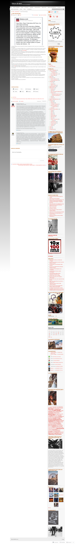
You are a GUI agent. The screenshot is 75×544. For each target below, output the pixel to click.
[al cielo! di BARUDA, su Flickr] (53, 61)
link (15, 65)
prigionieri (57, 427)
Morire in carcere (53, 85)
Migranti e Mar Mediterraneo (52, 7)
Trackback (21, 101)
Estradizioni (54, 72)
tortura (25, 9)
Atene (58, 408)
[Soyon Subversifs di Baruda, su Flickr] (53, 524)
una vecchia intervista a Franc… (58, 358)
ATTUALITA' (26, 7)
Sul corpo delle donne (54, 80)
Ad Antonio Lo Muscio (53, 208)
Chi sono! (51, 65)
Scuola (21, 9)
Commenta (42, 160)
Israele (60, 416)
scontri (50, 432)
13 (58, 332)
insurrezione (56, 416)
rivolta (55, 429)
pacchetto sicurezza (52, 424)
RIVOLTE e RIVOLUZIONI (14, 9)
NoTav (53, 120)
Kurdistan (52, 89)
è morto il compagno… (54, 352)
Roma (58, 430)
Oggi (17, 98)
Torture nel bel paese (53, 207)
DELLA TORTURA (52, 66)
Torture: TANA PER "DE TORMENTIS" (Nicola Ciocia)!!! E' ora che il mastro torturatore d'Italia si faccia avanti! (57, 205)
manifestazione (53, 121)
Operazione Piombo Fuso (56, 94)
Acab (49, 407)
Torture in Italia (53, 75)
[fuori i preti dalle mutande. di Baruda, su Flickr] (55, 303)
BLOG (52, 101)
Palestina (52, 92)
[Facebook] (50, 17)
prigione (54, 427)
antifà (52, 111)
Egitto (55, 413)
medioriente (51, 420)
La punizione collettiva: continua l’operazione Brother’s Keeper (22, 164)
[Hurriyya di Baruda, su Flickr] (55, 142)
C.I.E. (51, 82)
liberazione (50, 418)
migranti (50, 422)
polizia (54, 426)
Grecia (58, 415)
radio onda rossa (51, 428)
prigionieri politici (61, 427)
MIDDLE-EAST (44, 7)
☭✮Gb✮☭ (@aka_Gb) (13, 106)
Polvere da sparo (17, 3)
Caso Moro (14, 98)
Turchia (52, 97)
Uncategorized (29, 9)
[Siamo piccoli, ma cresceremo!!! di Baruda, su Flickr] (53, 169)
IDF (60, 415)
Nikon (58, 422)
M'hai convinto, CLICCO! (52, 150)
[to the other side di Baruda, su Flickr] (55, 325)
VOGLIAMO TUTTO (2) (59, 368)
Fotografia (52, 102)
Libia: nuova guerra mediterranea (56, 91)
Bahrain (52, 114)
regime (55, 428)
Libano (52, 90)
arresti (56, 408)
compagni (50, 412)
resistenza (52, 124)
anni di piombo (51, 408)
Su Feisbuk (50, 256)
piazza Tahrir (50, 426)
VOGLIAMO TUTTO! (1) (59, 370)
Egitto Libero (53, 116)
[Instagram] (57, 17)
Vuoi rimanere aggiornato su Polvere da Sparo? (56, 145)
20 (58, 333)
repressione (60, 428)
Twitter (57, 11)
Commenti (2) (44, 101)
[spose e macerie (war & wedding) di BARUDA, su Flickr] (52, 387)
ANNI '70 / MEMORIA (16, 7)
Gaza (56, 415)
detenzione (51, 413)
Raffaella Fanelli (30, 98)
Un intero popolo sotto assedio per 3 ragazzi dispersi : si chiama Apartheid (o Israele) (31, 165)
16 (49, 333)
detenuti (57, 412)
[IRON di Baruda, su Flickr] (55, 536)
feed (51, 11)
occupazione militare (56, 423)
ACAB (52, 110)
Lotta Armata (17, 11)
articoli (22, 7)
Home (11, 7)
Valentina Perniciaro (55, 434)
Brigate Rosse (58, 409)
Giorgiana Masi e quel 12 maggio (55, 275)
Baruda (50, 409)
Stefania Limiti (39, 98)
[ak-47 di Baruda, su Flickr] (55, 448)
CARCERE (31, 7)
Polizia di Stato (59, 426)
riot (53, 429)
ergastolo (58, 413)
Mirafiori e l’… (52, 368)
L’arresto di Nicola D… (57, 360)
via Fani (43, 98)
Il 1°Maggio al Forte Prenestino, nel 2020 (56, 287)
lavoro (53, 417)
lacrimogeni (50, 417)
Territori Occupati (53, 433)
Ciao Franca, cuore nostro (57, 356)
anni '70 (52, 407)
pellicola (57, 425)
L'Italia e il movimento (54, 119)
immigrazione (51, 416)
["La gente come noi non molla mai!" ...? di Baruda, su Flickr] (55, 182)
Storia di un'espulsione (55, 95)
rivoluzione (55, 430)
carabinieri (50, 410)
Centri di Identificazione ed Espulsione (55, 411)
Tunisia (52, 125)
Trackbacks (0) (39, 101)
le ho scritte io (24, 50)
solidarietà (56, 432)
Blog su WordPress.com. (14, 539)
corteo (54, 412)
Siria (51, 96)
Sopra (63, 539)
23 (49, 334)
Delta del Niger (53, 115)
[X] (54, 17)
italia (63, 416)
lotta (57, 418)
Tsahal (60, 433)
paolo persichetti (20, 98)
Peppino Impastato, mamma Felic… (58, 362)
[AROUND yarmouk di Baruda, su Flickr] (53, 484)
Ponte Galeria (50, 427)
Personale (59, 7)
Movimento (55, 421)
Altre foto (49, 507)
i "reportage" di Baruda (54, 104)
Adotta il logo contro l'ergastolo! (54, 198)
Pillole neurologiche (54, 105)
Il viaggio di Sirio (54, 106)
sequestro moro (35, 98)
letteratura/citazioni (37, 7)
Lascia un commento (15, 101)
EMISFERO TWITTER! (52, 235)
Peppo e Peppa (25, 98)
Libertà (54, 418)
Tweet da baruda (50, 236)
